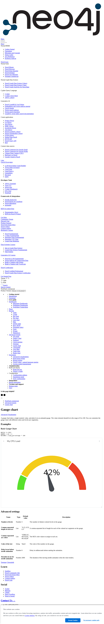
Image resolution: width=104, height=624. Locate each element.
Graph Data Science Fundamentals (16, 250)
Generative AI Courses (8, 255)
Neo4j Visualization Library (14, 133)
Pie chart (16, 318)
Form (14, 329)
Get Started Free (6, 276)
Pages (11, 309)
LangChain (8, 169)
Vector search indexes (12, 110)
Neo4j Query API (10, 141)
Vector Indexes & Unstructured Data (16, 260)
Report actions (17, 360)
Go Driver (8, 122)
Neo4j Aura (4, 62)
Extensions (12, 355)
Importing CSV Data (11, 239)
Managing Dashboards (20, 303)
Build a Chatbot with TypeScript (15, 264)
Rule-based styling (19, 358)
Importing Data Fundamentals (14, 237)
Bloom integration (15, 382)
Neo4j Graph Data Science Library (16, 83)
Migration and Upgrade (12, 53)
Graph (15, 314)
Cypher (7, 94)
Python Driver (9, 120)
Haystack (8, 175)
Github (7, 592)
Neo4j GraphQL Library (13, 132)
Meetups (7, 590)
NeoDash (8, 193)
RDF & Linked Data (7, 209)
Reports (11, 311)
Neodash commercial (11, 76)
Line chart (16, 320)
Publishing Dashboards (20, 305)
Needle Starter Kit (10, 200)
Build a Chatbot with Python (14, 262)
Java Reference (10, 56)
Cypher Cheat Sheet (11, 96)
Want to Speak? (10, 596)
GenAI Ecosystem (7, 162)
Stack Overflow (10, 594)
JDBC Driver (9, 126)
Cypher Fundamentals (12, 235)
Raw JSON (16, 325)
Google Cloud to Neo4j (12, 157)
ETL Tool (8, 191)
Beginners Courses (7, 230)
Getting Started (10, 49)
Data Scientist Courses (8, 244)
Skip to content (5, 287)
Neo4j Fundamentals (11, 234)
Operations (8, 51)
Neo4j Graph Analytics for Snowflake (17, 87)
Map (14, 322)
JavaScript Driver (10, 128)
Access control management (22, 364)
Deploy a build (18, 371)
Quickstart (12, 298)
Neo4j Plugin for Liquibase (13, 201)
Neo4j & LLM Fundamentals (14, 259)
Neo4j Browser (10, 69)
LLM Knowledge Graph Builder (15, 166)
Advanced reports (14, 335)
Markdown (16, 333)
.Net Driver (8, 130)
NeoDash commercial (12, 401)
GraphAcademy (6, 228)
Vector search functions (12, 112)
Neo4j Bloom (9, 67)
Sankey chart (17, 338)
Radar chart (16, 353)
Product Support (6, 223)
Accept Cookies (72, 620)
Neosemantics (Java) (11, 212)
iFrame (15, 331)
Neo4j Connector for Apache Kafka (16, 151)
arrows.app (8, 187)
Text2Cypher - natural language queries (25, 362)
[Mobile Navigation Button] (6, 42)
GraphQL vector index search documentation (19, 114)
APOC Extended (10, 183)
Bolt (6, 143)
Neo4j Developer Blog (8, 225)
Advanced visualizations (21, 357)
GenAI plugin (9, 108)
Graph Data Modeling (12, 241)
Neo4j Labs (8, 580)
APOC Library (10, 97)
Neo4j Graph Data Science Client (15, 85)
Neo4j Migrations (10, 203)
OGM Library (9, 135)
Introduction (13, 296)
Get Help (4, 217)
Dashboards (13, 302)
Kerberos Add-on (10, 58)
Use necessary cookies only (91, 620)
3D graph (16, 336)
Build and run (17, 369)
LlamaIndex (9, 173)
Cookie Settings (30, 615)
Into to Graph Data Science (13, 248)
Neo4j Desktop (10, 73)
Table (15, 313)
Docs (2, 39)
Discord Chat (5, 221)
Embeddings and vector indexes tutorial (17, 106)
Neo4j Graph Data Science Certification (17, 273)
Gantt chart (16, 351)
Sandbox (8, 571)
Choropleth (16, 347)
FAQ (10, 388)
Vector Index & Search (12, 167)
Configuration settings (20, 375)
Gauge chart (17, 346)
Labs (2, 160)
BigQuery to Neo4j (11, 155)
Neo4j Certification (7, 267)
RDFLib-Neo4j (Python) (13, 214)
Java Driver (8, 124)
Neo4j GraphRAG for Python (14, 104)
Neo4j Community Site (12, 573)
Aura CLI (8, 185)
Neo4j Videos (5, 227)
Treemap (16, 344)
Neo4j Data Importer (11, 71)
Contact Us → (8, 600)
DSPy (7, 177)
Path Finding (9, 252)
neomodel (8, 205)
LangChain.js (9, 171)
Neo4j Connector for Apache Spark (16, 149)
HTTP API (8, 139)
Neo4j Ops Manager (11, 74)
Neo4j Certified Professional (14, 271)
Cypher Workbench (11, 189)
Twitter (7, 589)
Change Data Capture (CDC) (14, 153)
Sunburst (16, 340)
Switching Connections (20, 307)
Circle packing (17, 342)
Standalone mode (18, 377)
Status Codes (9, 55)
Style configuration (19, 379)
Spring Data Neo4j (11, 137)
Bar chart (16, 316)
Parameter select (18, 327)
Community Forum (7, 219)
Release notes (13, 386)
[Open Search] (3, 41)
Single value (17, 324)
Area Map (16, 349)
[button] (3, 41)
